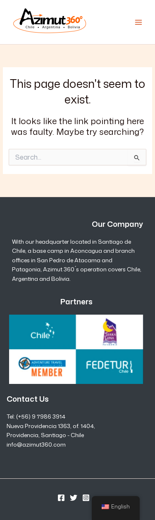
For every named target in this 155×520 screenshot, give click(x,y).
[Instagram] (86, 497)
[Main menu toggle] (138, 22)
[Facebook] (61, 497)
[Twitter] (73, 497)
